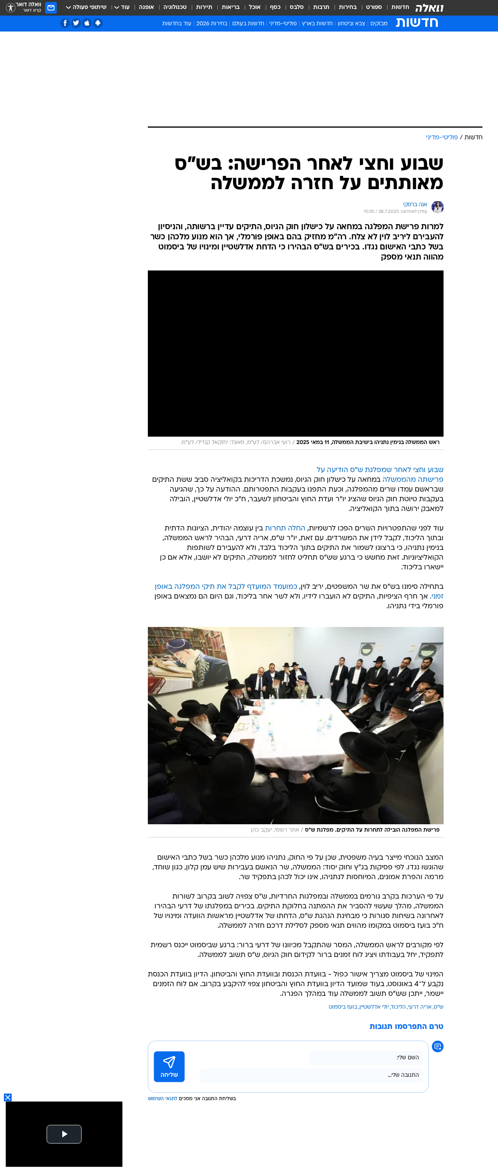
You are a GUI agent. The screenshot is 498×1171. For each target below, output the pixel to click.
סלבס (297, 8)
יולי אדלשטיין (374, 1007)
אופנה (146, 8)
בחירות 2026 (211, 23)
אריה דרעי (419, 1007)
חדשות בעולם (248, 23)
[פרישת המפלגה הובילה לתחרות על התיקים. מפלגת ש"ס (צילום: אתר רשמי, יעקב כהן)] (296, 732)
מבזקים (379, 23)
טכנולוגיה (175, 8)
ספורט (374, 8)
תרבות (321, 8)
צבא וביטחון (351, 23)
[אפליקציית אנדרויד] (98, 23)
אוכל (255, 8)
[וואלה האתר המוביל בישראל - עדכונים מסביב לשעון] (430, 8)
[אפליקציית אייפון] (87, 23)
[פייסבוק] (65, 23)
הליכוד (398, 1007)
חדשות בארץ (317, 23)
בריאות (231, 8)
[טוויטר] (76, 23)
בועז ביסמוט (343, 1007)
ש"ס (439, 1007)
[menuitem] (395, 8)
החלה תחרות (285, 528)
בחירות (348, 8)
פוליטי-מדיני (283, 23)
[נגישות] (11, 8)
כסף (275, 8)
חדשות (400, 8)
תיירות (204, 8)
